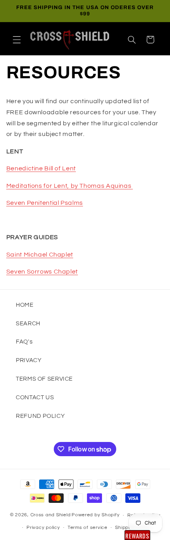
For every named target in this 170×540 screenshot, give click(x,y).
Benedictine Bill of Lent (41, 168)
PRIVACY (29, 360)
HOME (25, 305)
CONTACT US (35, 397)
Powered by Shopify (95, 515)
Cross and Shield (50, 515)
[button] (17, 39)
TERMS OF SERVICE (44, 379)
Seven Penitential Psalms (44, 203)
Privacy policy (43, 527)
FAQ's (24, 342)
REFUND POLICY (40, 416)
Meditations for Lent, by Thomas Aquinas (69, 186)
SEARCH (28, 324)
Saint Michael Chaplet (39, 254)
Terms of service (88, 527)
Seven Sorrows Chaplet (42, 271)
